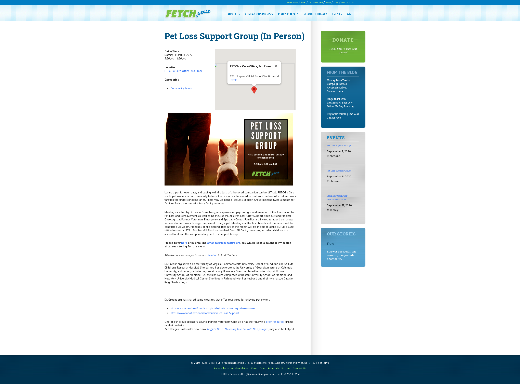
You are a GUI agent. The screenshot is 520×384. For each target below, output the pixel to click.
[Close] (276, 66)
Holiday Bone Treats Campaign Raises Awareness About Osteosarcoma (338, 86)
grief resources (275, 322)
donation (212, 255)
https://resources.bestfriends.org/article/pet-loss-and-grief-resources (213, 308)
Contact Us (347, 2)
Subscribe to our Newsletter (231, 368)
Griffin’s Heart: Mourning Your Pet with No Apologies (237, 329)
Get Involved (316, 2)
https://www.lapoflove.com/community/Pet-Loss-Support (205, 313)
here (184, 243)
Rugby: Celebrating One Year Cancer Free (343, 115)
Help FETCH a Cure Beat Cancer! (343, 45)
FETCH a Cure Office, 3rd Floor (183, 71)
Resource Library (315, 14)
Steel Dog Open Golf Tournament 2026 (337, 197)
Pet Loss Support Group (339, 145)
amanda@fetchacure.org (223, 243)
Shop (328, 2)
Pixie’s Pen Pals (288, 14)
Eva (330, 243)
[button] (254, 90)
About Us (234, 14)
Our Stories (283, 368)
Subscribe (292, 2)
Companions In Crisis (259, 14)
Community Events (182, 88)
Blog (303, 2)
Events (337, 14)
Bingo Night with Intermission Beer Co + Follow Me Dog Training (340, 102)
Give (336, 2)
